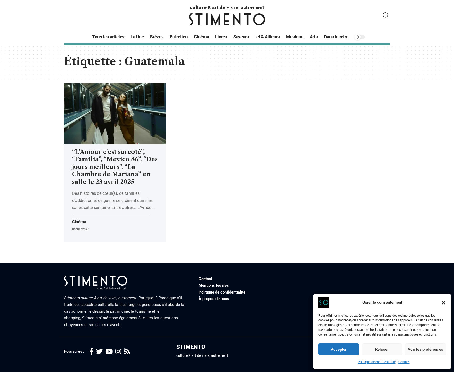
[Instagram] (118, 351)
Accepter (339, 349)
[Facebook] (91, 351)
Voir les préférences (425, 349)
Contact (404, 362)
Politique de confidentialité (377, 362)
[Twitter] (99, 351)
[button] (443, 302)
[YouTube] (109, 351)
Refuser (382, 349)
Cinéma (79, 222)
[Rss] (127, 351)
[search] (386, 15)
